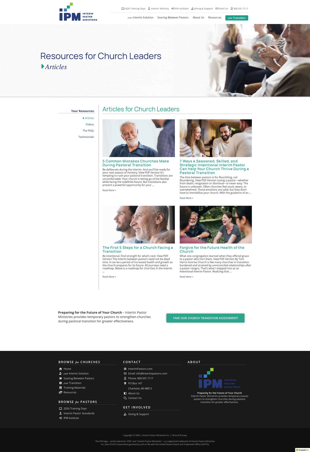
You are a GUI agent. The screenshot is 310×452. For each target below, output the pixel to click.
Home (67, 368)
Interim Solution (76, 373)
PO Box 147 (135, 383)
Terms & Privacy (179, 435)
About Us (134, 393)
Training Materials (74, 387)
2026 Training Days (75, 408)
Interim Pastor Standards (78, 413)
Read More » (109, 190)
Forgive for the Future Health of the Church (212, 249)
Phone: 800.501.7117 (140, 378)
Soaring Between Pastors (78, 378)
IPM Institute (71, 418)
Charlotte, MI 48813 (140, 388)
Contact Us (135, 398)
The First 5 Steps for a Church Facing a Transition (138, 249)
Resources (69, 392)
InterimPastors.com (140, 368)
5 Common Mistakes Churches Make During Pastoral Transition (136, 163)
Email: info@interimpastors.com (147, 373)
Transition (72, 383)
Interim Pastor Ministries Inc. (156, 435)
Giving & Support (138, 414)
